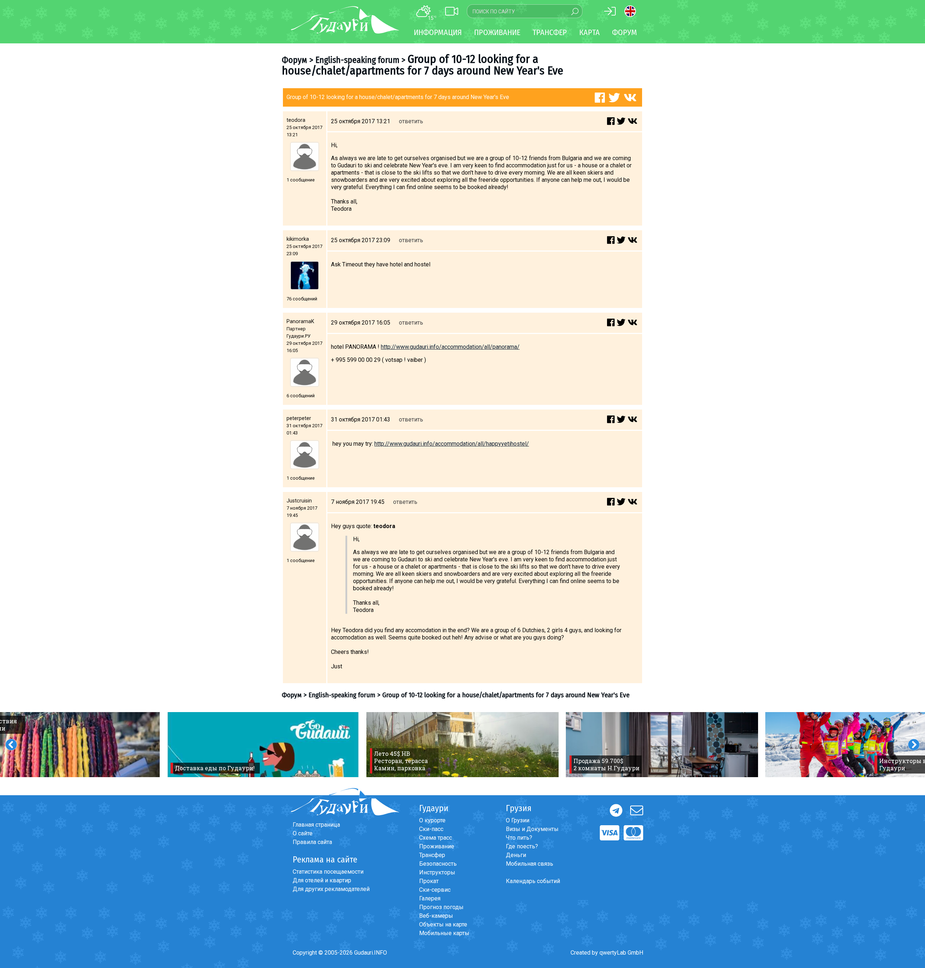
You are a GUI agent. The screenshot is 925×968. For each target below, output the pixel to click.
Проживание (436, 846)
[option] (263, 744)
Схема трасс (435, 837)
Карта (589, 32)
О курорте (432, 820)
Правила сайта (312, 842)
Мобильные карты (444, 933)
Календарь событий (533, 881)
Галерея (429, 898)
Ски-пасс (431, 829)
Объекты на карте (443, 924)
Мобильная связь (529, 863)
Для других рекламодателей (331, 889)
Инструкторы (437, 872)
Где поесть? (522, 846)
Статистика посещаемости (328, 871)
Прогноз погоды (441, 907)
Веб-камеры (436, 915)
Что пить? (519, 837)
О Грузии (517, 820)
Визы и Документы (532, 829)
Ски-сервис (435, 889)
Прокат (429, 881)
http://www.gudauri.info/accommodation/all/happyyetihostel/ (451, 443)
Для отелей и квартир (322, 880)
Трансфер (432, 855)
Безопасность (438, 863)
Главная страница (316, 824)
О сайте (303, 833)
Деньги (516, 855)
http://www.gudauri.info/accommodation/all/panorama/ (450, 346)
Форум (624, 32)
